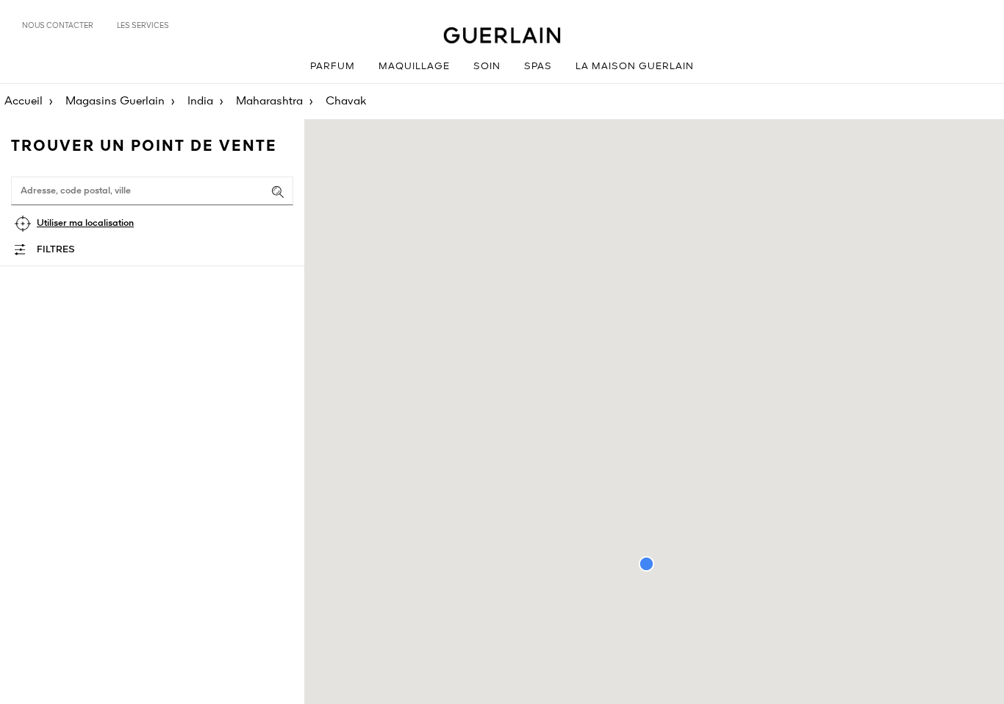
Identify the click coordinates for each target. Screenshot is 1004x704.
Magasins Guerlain (115, 101)
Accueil (23, 101)
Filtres (56, 250)
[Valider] (278, 192)
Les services (143, 25)
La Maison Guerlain (634, 66)
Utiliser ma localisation (85, 223)
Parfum (332, 66)
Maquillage (414, 66)
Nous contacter (57, 25)
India (200, 101)
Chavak (346, 101)
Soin (487, 66)
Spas (538, 66)
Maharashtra (269, 101)
